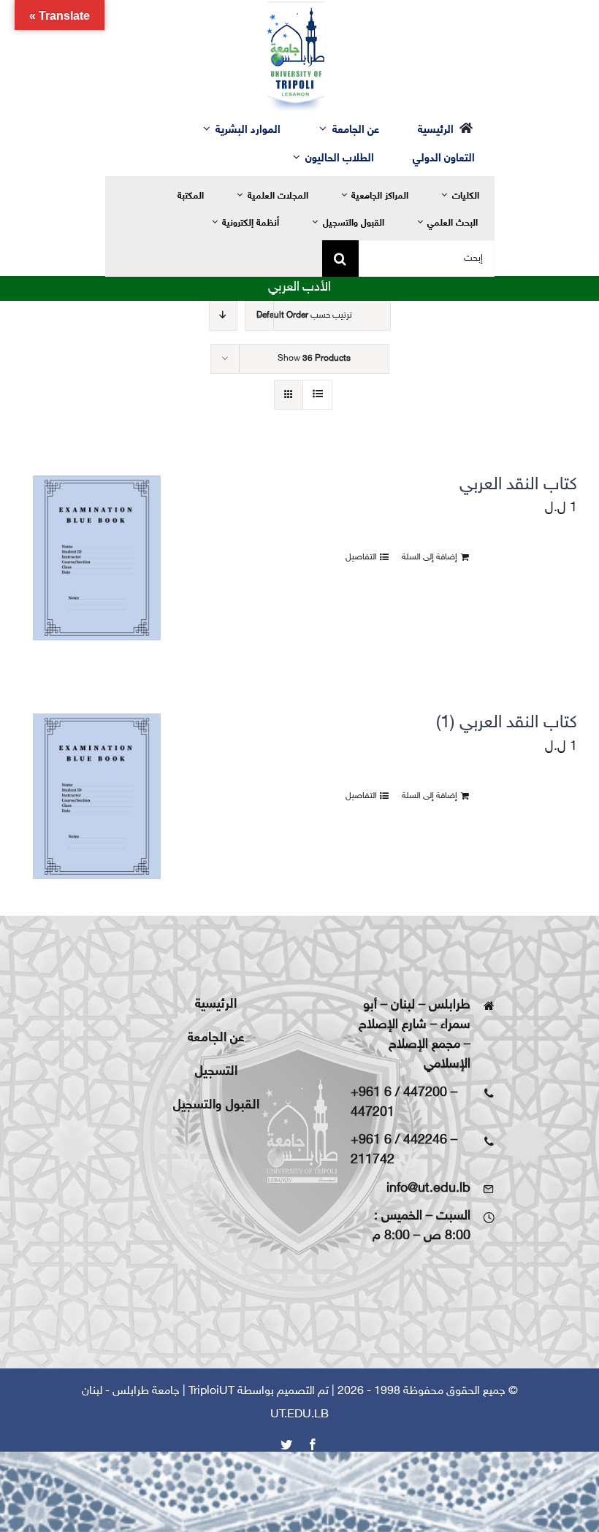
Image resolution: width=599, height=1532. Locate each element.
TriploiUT (211, 1391)
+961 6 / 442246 (399, 1141)
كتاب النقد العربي (518, 485)
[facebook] (312, 1444)
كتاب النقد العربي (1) (506, 723)
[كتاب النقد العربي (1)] (97, 795)
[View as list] (317, 394)
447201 (372, 1113)
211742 (372, 1160)
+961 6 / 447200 (399, 1093)
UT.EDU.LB (299, 1415)
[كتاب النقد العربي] (97, 557)
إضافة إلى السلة (429, 557)
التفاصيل (361, 557)
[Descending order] (223, 316)
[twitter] (286, 1444)
